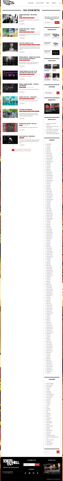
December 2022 (49, 213)
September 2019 (49, 275)
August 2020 (48, 257)
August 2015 (48, 352)
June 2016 (48, 336)
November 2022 (49, 215)
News (47, 411)
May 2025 (48, 167)
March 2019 (48, 284)
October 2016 (49, 330)
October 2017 (49, 311)
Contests (48, 388)
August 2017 (48, 314)
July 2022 (48, 221)
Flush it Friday (49, 397)
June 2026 (48, 147)
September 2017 (49, 312)
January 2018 (49, 306)
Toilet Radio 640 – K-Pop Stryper (52, 129)
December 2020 (49, 251)
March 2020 (48, 265)
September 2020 (49, 256)
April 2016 (48, 339)
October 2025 (49, 159)
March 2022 (48, 227)
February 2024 (49, 191)
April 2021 (48, 245)
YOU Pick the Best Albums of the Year (47, 51)
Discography (48, 392)
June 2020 (48, 260)
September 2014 (49, 369)
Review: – (27, 97)
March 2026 (48, 151)
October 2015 (49, 349)
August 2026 (48, 144)
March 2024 (48, 189)
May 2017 (48, 319)
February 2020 (49, 267)
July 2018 (48, 297)
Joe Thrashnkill (28, 137)
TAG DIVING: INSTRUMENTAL (25, 109)
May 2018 (48, 300)
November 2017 (49, 309)
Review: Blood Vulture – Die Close (27, 123)
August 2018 (48, 295)
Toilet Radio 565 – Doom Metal (27, 136)
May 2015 (48, 357)
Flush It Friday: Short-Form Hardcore (47, 70)
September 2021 (49, 237)
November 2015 (49, 347)
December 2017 (49, 308)
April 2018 (48, 301)
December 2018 (49, 289)
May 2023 (48, 205)
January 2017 (49, 325)
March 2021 (48, 246)
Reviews (32, 17)
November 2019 (49, 271)
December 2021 (49, 232)
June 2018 (48, 298)
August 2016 (48, 333)
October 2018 (49, 292)
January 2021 (49, 249)
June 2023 (48, 204)
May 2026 (48, 148)
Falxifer (37, 17)
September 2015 (49, 350)
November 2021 (49, 234)
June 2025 (48, 166)
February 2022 (49, 229)
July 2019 (48, 278)
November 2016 (49, 328)
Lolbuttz (48, 405)
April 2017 (48, 320)
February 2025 (49, 172)
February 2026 (49, 153)
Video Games (49, 444)
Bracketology (49, 386)
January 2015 (49, 363)
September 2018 (49, 294)
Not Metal (29, 44)
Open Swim (34, 44)
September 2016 (49, 331)
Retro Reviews (49, 422)
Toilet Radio (22, 137)
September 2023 (49, 199)
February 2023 (49, 210)
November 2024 (49, 177)
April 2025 (48, 169)
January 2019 (49, 287)
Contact (54, 3)
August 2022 (48, 219)
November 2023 (49, 196)
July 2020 (48, 259)
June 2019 (48, 279)
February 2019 (49, 286)
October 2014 (49, 368)
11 (26, 150)
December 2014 (49, 365)
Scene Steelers (49, 430)
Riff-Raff (48, 429)
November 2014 (49, 366)
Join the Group (40, 3)
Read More (22, 23)
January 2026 (49, 155)
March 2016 (48, 341)
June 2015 (48, 355)
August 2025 (48, 163)
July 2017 (48, 316)
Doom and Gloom (49, 396)
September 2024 (49, 180)
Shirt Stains (48, 432)
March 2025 (48, 170)
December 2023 (49, 194)
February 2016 (49, 342)
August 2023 (48, 200)
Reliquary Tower (38, 74)
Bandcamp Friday (49, 384)
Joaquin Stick (26, 125)
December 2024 (49, 175)
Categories (31, 3)
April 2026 (48, 150)
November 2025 (49, 158)
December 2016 (49, 327)
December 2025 (49, 156)
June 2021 (48, 241)
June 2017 (48, 317)
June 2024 (48, 185)
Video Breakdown (49, 443)
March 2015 (48, 360)
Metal (21, 17)
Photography (48, 418)
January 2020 (49, 268)
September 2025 (49, 161)
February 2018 (49, 305)
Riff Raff (48, 427)
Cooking (48, 389)
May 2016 (48, 338)
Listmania (48, 402)
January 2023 (49, 211)
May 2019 (48, 281)
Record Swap (49, 421)
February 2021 (49, 248)
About (47, 3)
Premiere (48, 419)
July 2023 (48, 202)
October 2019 (49, 273)
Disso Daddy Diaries (50, 394)
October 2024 (49, 178)
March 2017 (48, 322)
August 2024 (48, 181)
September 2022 (49, 218)
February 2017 (49, 324)
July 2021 (48, 240)
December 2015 (49, 346)
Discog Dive (48, 391)
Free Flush (48, 399)
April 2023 (48, 207)
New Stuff (24, 17)
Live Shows (48, 403)
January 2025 (49, 174)
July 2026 (48, 145)
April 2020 (48, 264)
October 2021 (49, 235)
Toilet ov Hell (52, 479)
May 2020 (48, 262)
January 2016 (49, 344)
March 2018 (48, 303)
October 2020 (49, 254)
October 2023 (49, 197)
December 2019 (49, 270)
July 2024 (48, 183)
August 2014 (48, 371)
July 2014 (48, 372)
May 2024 (48, 186)
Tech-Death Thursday (50, 435)
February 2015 (49, 361)
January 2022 (49, 230)
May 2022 (48, 224)
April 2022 (48, 226)
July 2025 (48, 164)
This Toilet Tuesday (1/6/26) (26, 43)
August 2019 (48, 276)
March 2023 (48, 208)
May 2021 (48, 243)
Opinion (29, 17)
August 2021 (48, 238)
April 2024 (48, 188)
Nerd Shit (47, 106)
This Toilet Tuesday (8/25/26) (52, 130)
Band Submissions (50, 383)
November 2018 (49, 290)
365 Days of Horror (31, 87)
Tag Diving (37, 111)
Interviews (48, 400)
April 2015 (48, 358)
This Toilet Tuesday (40, 44)
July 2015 (48, 354)
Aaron (32, 60)
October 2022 (49, 216)
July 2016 (48, 335)
